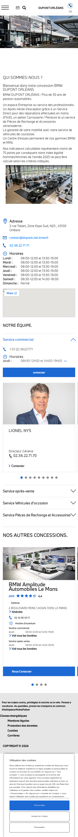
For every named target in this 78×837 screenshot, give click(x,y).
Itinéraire (17, 612)
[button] (22, 477)
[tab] (39, 339)
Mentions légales (18, 720)
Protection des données (22, 725)
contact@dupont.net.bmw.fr (28, 238)
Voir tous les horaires (24, 635)
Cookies (13, 730)
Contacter (17, 466)
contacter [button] (39, 372)
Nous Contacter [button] (22, 671)
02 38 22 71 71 (19, 245)
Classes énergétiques (13, 716)
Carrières (14, 735)
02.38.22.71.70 (25, 455)
